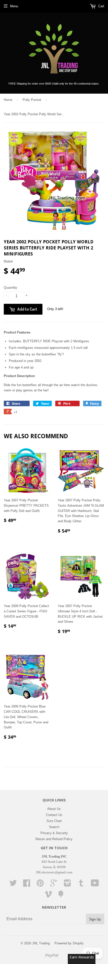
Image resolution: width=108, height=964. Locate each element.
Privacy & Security (54, 833)
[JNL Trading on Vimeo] (48, 896)
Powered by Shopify (69, 943)
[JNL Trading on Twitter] (13, 885)
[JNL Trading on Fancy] (61, 896)
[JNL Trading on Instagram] (67, 885)
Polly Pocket (32, 100)
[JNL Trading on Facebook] (26, 885)
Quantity (10, 287)
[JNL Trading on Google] (54, 885)
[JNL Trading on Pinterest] (40, 885)
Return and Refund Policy (54, 839)
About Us (54, 809)
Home (8, 100)
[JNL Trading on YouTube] (95, 885)
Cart (100, 6)
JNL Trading (41, 943)
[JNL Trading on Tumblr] (81, 885)
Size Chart (54, 821)
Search (54, 827)
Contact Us (54, 815)
